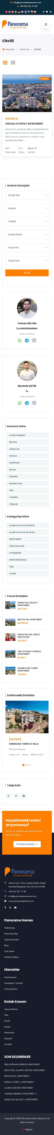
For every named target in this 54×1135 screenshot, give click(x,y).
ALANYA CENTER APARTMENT (18, 1088)
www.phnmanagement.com (21, 901)
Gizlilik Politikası (11, 957)
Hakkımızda (9, 928)
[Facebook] (43, 12)
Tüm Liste (24, 49)
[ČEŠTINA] (32, 11)
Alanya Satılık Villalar (22, 532)
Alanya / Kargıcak (18, 749)
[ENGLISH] (10, 11)
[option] (27, 732)
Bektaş (13, 442)
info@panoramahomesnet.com (27, 2)
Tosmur (13, 497)
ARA (28, 272)
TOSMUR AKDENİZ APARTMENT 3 (20, 1093)
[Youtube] (47, 12)
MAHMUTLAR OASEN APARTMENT (28, 669)
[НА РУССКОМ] (29, 11)
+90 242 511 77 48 (28, 6)
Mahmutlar (15, 483)
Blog (6, 945)
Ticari (12, 573)
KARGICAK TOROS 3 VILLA (23, 744)
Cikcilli (13, 456)
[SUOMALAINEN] (25, 11)
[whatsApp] (20, 341)
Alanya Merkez (17, 435)
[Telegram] (27, 341)
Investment (15, 539)
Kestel (12, 469)
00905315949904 (28, 328)
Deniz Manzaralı (18, 559)
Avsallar (14, 449)
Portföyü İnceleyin (25, 844)
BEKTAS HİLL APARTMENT (30, 619)
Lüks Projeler (16, 546)
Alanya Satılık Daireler (22, 525)
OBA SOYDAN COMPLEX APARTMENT (29, 652)
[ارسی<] (35, 11)
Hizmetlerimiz (10, 977)
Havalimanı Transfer (13, 983)
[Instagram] (51, 12)
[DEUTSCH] (19, 11)
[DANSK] (13, 11)
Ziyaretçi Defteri (11, 939)
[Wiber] (34, 341)
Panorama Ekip (11, 933)
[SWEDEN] (16, 11)
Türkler (13, 504)
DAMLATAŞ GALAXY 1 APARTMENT (28, 604)
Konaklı (13, 476)
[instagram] (10, 907)
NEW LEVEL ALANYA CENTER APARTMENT (24, 1070)
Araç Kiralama (10, 989)
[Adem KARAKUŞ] (27, 1129)
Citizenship (15, 553)
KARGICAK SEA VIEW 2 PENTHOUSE (29, 636)
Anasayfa (10, 49)
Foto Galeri (9, 951)
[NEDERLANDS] (22, 11)
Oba (11, 490)
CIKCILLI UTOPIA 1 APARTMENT (24, 123)
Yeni (11, 566)
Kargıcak (14, 462)
